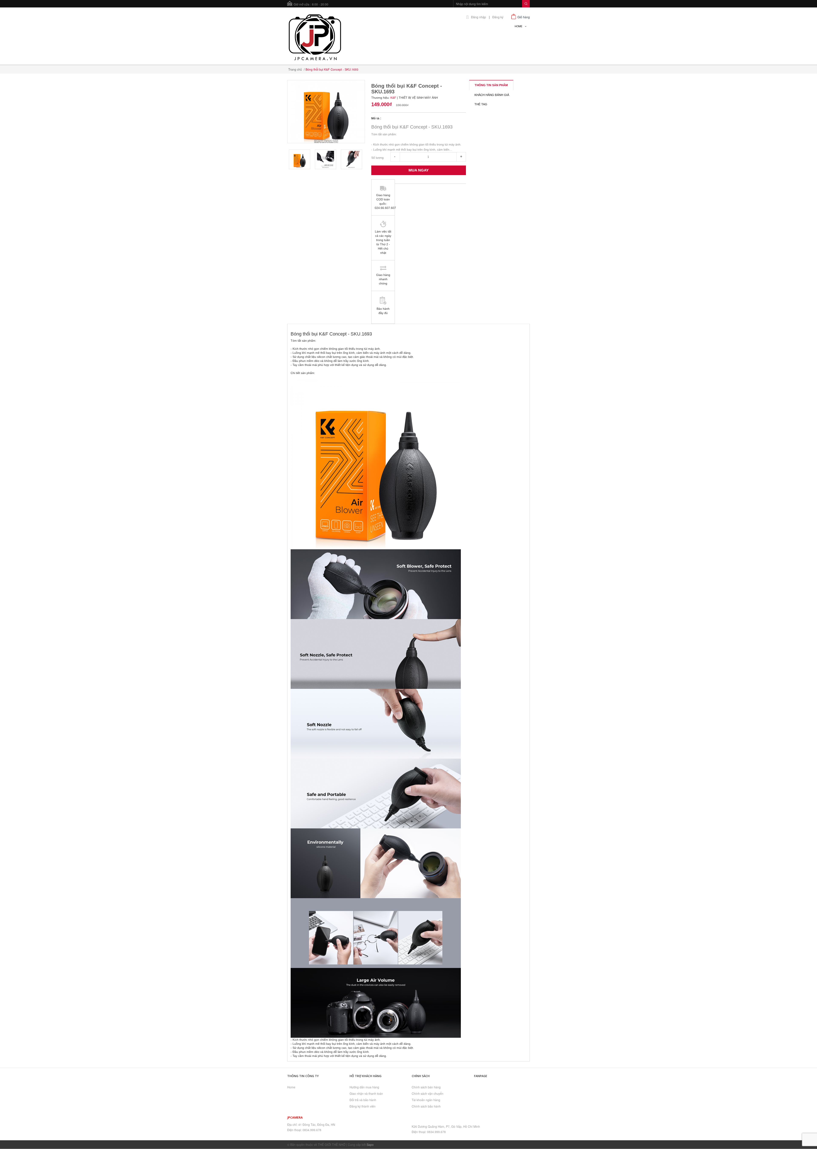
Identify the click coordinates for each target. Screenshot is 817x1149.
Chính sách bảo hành (426, 1106)
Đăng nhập (478, 17)
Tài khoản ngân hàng (426, 1100)
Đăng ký (497, 17)
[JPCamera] (315, 36)
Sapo (370, 1144)
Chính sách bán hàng (426, 1087)
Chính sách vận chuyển (427, 1093)
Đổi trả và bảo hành (363, 1100)
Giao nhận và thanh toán (366, 1093)
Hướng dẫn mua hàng (364, 1087)
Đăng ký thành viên (363, 1106)
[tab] (491, 85)
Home (291, 1087)
